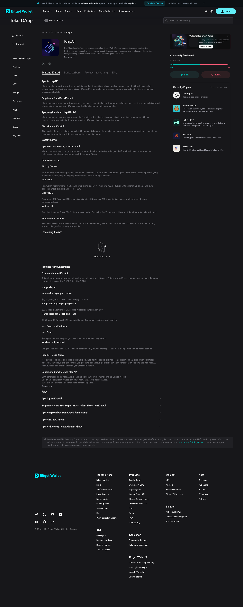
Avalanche (203, 485)
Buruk (218, 74)
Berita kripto (102, 499)
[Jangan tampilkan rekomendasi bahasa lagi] (204, 3)
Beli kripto (101, 535)
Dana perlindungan (138, 540)
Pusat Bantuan (103, 494)
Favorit (19, 35)
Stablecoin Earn (136, 485)
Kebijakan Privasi (173, 512)
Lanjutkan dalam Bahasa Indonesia (182, 3)
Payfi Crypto (135, 489)
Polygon (202, 499)
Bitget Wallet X (106, 11)
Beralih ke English (155, 3)
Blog (98, 485)
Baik (186, 74)
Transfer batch (103, 550)
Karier (99, 513)
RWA (131, 518)
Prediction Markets (138, 504)
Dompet (46, 11)
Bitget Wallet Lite (174, 494)
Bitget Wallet (102, 480)
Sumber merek (103, 508)
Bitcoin (202, 489)
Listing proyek (135, 577)
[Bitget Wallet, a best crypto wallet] (23, 11)
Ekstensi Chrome (173, 489)
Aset (201, 474)
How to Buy (134, 523)
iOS (167, 480)
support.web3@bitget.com (190, 442)
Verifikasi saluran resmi (106, 518)
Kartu (59, 11)
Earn (78, 11)
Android (169, 485)
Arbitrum (203, 480)
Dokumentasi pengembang (141, 562)
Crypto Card (134, 480)
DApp (131, 508)
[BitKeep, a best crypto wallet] (52, 476)
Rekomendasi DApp (22, 58)
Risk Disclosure (172, 521)
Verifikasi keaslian (104, 489)
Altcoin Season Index (138, 499)
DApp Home (56, 32)
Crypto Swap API (137, 494)
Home (44, 32)
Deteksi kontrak (103, 545)
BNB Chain (203, 494)
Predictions (89, 11)
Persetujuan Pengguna (176, 517)
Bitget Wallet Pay (137, 572)
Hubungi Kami (102, 504)
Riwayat (20, 44)
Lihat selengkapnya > (218, 87)
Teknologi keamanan (138, 545)
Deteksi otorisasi (104, 540)
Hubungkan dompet (138, 567)
